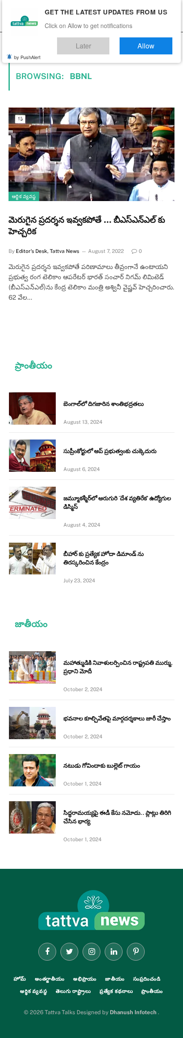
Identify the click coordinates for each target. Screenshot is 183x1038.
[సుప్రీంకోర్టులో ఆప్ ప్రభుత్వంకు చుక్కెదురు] (32, 456)
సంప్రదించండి (147, 979)
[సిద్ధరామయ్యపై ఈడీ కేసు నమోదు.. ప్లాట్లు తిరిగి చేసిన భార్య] (32, 817)
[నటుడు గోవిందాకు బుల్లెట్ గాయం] (32, 770)
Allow (154, 41)
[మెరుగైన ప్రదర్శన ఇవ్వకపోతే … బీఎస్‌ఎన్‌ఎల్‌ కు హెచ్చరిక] (91, 154)
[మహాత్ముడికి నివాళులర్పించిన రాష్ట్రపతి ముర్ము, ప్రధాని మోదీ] (32, 667)
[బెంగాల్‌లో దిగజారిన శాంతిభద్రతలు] (32, 408)
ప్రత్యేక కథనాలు (116, 991)
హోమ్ (20, 979)
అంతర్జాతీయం (50, 979)
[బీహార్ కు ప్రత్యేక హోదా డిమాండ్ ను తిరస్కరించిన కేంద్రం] (32, 558)
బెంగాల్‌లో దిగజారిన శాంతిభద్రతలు (103, 403)
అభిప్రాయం (85, 979)
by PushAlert (27, 51)
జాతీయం (115, 979)
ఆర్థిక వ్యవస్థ (24, 196)
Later (109, 41)
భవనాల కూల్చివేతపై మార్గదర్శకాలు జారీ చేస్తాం (117, 718)
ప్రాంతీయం (152, 991)
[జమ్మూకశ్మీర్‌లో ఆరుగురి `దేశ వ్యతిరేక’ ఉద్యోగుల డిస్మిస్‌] (32, 503)
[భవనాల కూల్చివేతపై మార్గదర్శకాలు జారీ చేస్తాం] (32, 723)
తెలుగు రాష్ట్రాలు (73, 991)
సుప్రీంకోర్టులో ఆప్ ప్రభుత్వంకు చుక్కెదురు (110, 451)
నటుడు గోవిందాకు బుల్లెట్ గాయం (101, 765)
